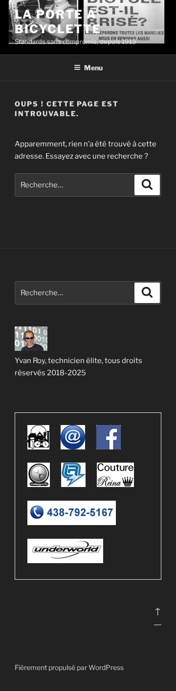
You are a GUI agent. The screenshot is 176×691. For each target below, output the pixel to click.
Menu (93, 67)
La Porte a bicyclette (58, 21)
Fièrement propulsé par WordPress (69, 667)
